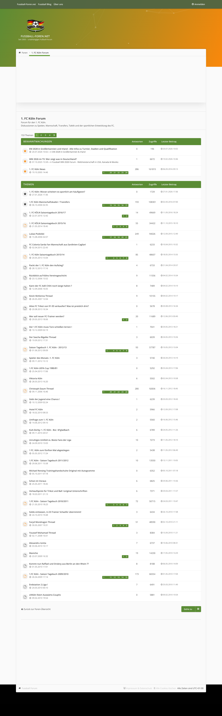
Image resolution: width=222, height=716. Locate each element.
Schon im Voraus (37, 481)
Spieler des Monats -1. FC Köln (44, 358)
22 (118, 173)
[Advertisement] (111, 647)
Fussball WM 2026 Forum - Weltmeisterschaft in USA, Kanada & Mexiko (85, 162)
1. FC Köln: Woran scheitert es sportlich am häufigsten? (57, 192)
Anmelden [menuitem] (200, 4)
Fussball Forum (29, 688)
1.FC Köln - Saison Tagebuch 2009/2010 (48, 574)
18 (115, 237)
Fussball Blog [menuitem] (44, 4)
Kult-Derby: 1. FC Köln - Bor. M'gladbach (49, 430)
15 (118, 205)
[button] (54, 135)
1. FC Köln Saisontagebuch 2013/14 (47, 254)
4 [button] (49, 135)
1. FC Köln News (37, 169)
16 (122, 205)
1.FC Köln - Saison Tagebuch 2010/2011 (48, 501)
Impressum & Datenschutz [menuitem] (139, 688)
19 (118, 237)
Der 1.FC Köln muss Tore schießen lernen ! (50, 327)
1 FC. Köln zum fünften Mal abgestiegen (49, 450)
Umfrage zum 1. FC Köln (41, 420)
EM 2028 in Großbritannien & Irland (68, 151)
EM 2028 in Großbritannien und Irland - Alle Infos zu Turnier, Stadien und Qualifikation (73, 149)
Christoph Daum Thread (41, 388)
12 (115, 577)
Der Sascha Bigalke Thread (42, 337)
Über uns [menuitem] (58, 4)
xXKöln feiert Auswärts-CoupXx (45, 595)
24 (126, 173)
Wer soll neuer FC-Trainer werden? (46, 316)
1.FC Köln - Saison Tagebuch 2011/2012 (48, 460)
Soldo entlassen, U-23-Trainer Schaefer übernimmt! (55, 512)
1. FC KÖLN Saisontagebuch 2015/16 (47, 223)
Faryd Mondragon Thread (42, 522)
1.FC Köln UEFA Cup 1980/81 (43, 368)
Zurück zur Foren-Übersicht (37, 609)
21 (115, 173)
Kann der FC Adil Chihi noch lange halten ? (50, 286)
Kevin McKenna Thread (41, 296)
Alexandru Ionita (37, 543)
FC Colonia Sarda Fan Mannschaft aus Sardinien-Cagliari (57, 244)
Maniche (33, 553)
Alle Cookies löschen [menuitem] (166, 688)
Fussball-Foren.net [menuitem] (26, 4)
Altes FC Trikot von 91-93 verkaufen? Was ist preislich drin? (59, 306)
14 (115, 205)
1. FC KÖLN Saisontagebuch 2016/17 (47, 212)
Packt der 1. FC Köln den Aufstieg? (46, 265)
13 (111, 205)
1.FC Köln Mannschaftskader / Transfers (49, 202)
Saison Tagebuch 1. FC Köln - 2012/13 (48, 347)
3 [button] (45, 135)
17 (126, 205)
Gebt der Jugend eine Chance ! (44, 399)
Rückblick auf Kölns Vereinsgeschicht (48, 275)
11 (111, 577)
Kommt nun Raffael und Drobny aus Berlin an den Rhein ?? (59, 564)
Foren (24, 52)
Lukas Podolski (36, 234)
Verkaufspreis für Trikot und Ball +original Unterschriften (58, 491)
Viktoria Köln (35, 378)
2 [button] (41, 135)
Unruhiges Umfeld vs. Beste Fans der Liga (50, 440)
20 (111, 173)
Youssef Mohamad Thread (42, 533)
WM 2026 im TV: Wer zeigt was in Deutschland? (53, 159)
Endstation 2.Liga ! (38, 584)
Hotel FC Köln (36, 409)
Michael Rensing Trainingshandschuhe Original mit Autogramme (62, 471)
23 (122, 173)
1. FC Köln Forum (40, 52)
